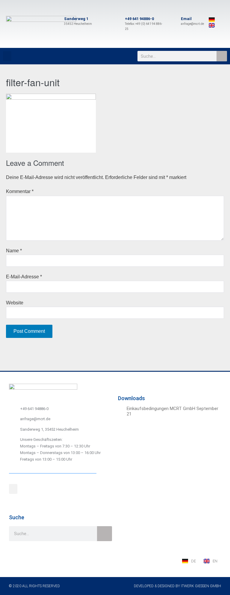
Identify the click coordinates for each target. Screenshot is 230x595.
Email (186, 18)
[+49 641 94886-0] (118, 24)
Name (14, 250)
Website (14, 302)
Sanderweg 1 (76, 18)
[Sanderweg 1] (57, 21)
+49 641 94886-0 (139, 18)
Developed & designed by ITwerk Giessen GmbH (177, 586)
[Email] (174, 21)
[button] (7, 56)
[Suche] (222, 56)
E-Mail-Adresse (24, 276)
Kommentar (20, 191)
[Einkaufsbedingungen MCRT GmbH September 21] (121, 409)
